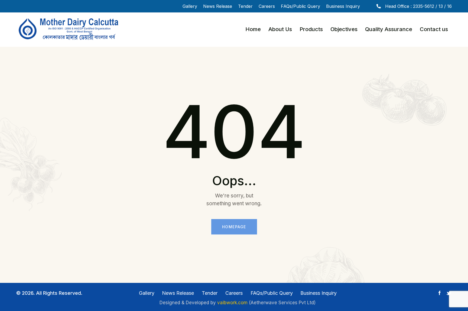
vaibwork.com (232, 302)
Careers (267, 6)
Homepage (234, 226)
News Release (217, 6)
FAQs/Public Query (300, 6)
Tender (245, 6)
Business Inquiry (343, 6)
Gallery (190, 6)
